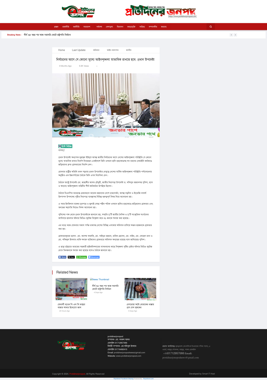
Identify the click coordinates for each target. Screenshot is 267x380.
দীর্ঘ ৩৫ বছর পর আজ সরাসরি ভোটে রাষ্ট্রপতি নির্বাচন (47, 34)
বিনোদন (120, 26)
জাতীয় (128, 50)
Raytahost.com (148, 379)
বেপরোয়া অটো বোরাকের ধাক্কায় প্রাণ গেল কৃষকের (140, 306)
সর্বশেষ (99, 26)
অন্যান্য (163, 26)
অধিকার (96, 50)
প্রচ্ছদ (56, 26)
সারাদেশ (86, 26)
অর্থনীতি (76, 26)
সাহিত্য (142, 26)
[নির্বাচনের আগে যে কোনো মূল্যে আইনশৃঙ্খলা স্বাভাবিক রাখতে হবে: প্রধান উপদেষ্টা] (106, 105)
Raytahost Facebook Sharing (123, 379)
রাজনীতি (65, 26)
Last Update (79, 50)
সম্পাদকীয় (153, 26)
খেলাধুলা (109, 26)
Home (61, 50)
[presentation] (231, 35)
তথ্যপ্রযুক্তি (131, 26)
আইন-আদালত (112, 50)
